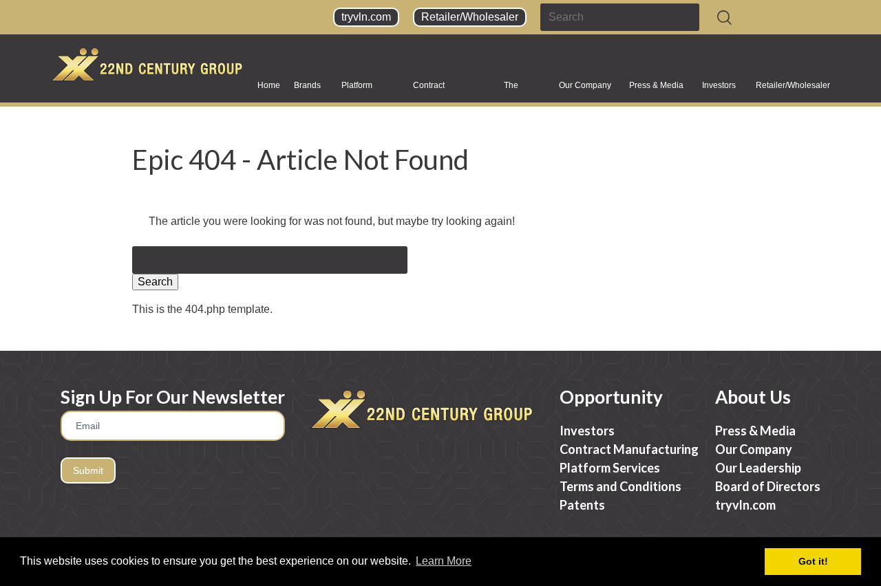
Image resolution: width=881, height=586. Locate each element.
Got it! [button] (813, 561)
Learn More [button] (443, 561)
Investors (719, 85)
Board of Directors (767, 486)
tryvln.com (366, 17)
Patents (582, 504)
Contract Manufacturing (440, 89)
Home (268, 85)
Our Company (585, 85)
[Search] (724, 17)
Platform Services (357, 89)
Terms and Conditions (620, 486)
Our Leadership (758, 467)
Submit (88, 470)
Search (155, 281)
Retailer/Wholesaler (469, 17)
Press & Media (656, 85)
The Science (519, 89)
